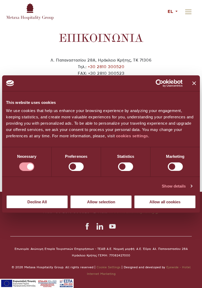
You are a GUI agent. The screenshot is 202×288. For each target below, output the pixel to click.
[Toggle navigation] (188, 12)
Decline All (37, 202)
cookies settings (132, 136)
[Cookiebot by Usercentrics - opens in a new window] (160, 83)
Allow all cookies (164, 202)
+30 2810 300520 (106, 67)
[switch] (76, 166)
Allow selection (101, 202)
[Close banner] (194, 83)
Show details (174, 186)
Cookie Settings (108, 267)
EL (171, 12)
